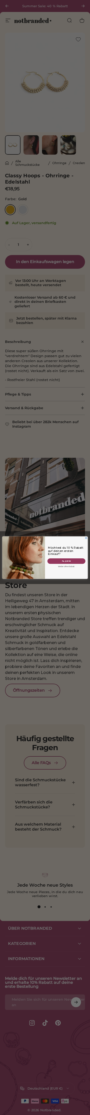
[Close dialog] (86, 538)
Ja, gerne (66, 561)
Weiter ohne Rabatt (66, 566)
